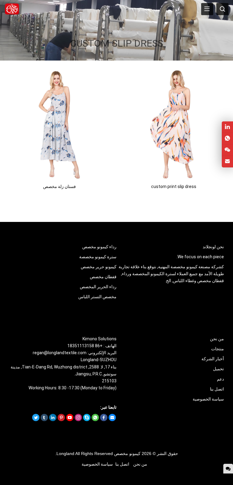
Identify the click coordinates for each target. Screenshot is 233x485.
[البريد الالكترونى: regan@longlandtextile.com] (227, 161)
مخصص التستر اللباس (97, 296)
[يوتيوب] (70, 419)
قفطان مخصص (103, 276)
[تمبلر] (44, 419)
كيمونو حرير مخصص (98, 266)
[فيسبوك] (104, 419)
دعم (220, 379)
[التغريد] (36, 419)
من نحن (217, 338)
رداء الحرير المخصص (98, 286)
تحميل (218, 368)
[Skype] (87, 419)
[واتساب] (95, 419)
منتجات (217, 348)
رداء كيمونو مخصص (99, 246)
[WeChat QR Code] (227, 150)
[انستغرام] (78, 419)
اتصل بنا (217, 389)
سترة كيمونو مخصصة (97, 256)
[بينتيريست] (61, 419)
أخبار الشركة (212, 358)
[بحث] (222, 9)
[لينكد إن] (53, 419)
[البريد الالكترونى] (112, 419)
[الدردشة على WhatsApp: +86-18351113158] (227, 138)
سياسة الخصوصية (208, 399)
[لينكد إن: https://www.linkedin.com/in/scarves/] (227, 127)
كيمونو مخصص (127, 453)
